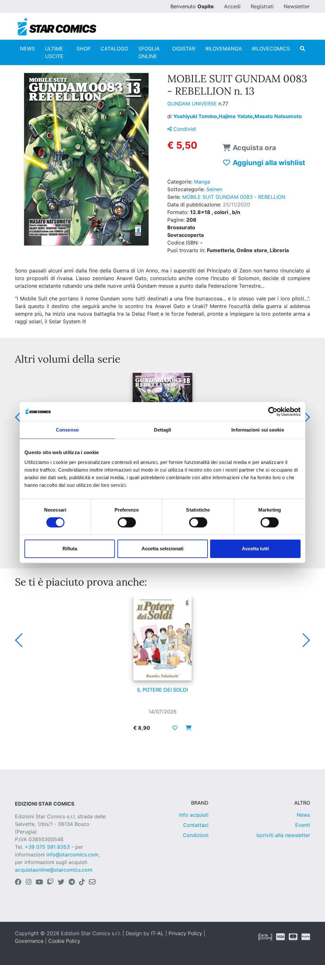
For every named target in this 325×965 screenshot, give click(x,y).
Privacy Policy (185, 933)
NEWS (27, 48)
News (303, 815)
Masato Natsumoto (278, 116)
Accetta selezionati (162, 548)
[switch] (127, 522)
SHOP (83, 48)
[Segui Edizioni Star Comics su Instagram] (28, 882)
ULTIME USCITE (54, 52)
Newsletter (297, 6)
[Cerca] (302, 48)
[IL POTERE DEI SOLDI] (162, 638)
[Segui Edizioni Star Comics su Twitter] (61, 882)
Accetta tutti (255, 548)
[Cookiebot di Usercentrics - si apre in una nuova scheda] (273, 411)
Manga (202, 181)
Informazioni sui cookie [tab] (257, 429)
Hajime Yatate (237, 116)
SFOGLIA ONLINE (149, 52)
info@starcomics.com (72, 854)
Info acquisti (194, 815)
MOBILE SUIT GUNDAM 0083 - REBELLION (233, 197)
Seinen (214, 189)
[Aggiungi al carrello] (187, 728)
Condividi (184, 129)
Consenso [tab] (67, 429)
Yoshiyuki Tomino (196, 116)
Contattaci (196, 825)
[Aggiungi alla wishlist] (175, 728)
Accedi (232, 6)
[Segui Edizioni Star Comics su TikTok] (82, 882)
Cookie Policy (64, 941)
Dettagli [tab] (162, 429)
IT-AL (157, 933)
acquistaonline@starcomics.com (53, 870)
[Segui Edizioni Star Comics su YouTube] (39, 882)
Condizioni (196, 835)
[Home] (57, 27)
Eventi (302, 825)
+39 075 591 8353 (47, 847)
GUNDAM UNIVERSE (192, 103)
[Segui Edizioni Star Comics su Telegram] (72, 882)
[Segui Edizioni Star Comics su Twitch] (50, 882)
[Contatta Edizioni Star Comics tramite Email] (92, 882)
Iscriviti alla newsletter (283, 835)
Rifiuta (70, 548)
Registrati (262, 6)
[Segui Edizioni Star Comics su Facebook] (18, 882)
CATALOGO (114, 48)
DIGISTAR (183, 48)
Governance (29, 941)
